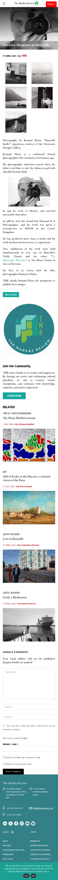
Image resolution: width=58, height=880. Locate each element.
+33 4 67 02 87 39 (14, 808)
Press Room (8, 859)
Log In (33, 832)
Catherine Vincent (30, 545)
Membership (35, 841)
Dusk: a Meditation (15, 597)
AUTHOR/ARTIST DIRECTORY (13, 850)
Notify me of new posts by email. (18, 764)
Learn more (14, 395)
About (5, 841)
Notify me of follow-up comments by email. (22, 758)
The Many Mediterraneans (19, 418)
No (33, 876)
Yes (26, 876)
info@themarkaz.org (43, 808)
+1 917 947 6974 (13, 815)
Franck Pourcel (28, 603)
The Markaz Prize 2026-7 (40, 859)
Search (6, 832)
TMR (24, 55)
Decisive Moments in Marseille (26, 45)
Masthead (7, 846)
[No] (54, 871)
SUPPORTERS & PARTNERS (40, 850)
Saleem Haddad (26, 424)
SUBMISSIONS (8, 854)
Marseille (11, 294)
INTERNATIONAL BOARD (39, 846)
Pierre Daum (26, 486)
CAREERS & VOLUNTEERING (40, 854)
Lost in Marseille (13, 539)
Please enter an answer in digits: (15, 738)
